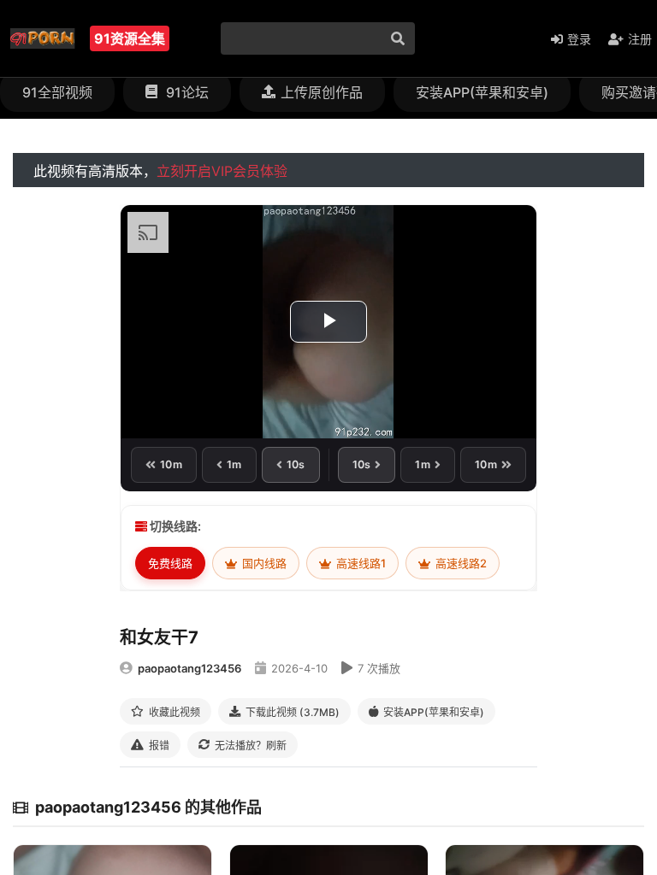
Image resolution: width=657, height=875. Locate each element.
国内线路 (263, 563)
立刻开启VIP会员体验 (222, 170)
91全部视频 (57, 92)
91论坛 (186, 92)
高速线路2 (460, 563)
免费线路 (170, 563)
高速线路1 (360, 563)
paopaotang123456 (189, 668)
